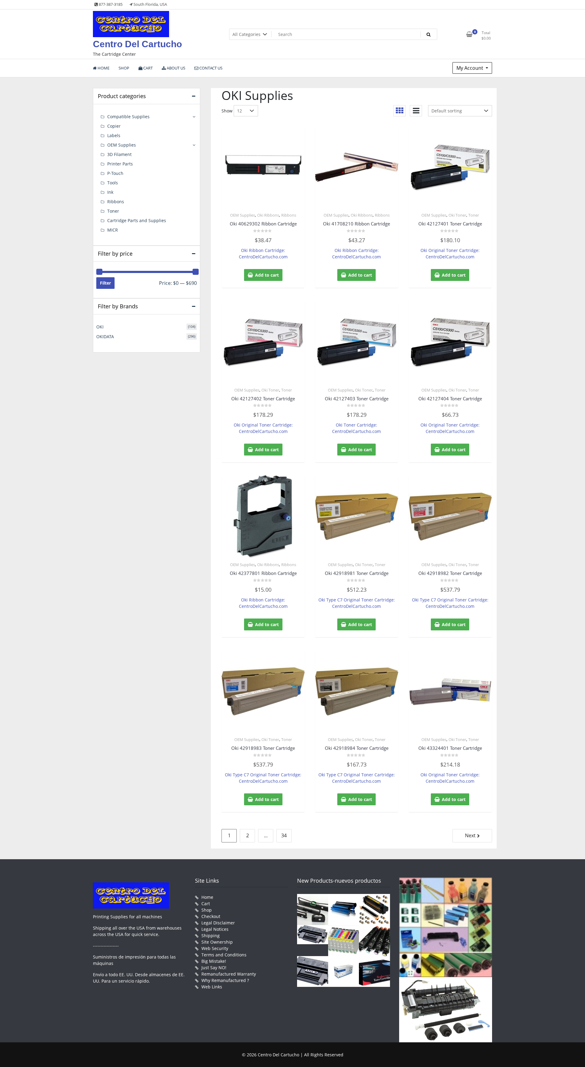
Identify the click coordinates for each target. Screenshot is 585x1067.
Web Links (211, 987)
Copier (114, 126)
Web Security (214, 948)
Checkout (210, 916)
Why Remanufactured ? (225, 980)
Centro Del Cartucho (137, 44)
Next (470, 835)
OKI (100, 327)
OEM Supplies (242, 215)
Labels (113, 135)
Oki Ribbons (268, 215)
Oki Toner (457, 215)
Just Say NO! (213, 967)
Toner (473, 215)
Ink (110, 192)
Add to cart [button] (267, 275)
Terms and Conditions (223, 955)
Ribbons (288, 215)
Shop (206, 910)
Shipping (210, 935)
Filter (105, 283)
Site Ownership (217, 942)
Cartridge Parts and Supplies (136, 220)
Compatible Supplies (128, 116)
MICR (112, 230)
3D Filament (119, 154)
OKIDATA (105, 336)
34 (284, 835)
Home (207, 897)
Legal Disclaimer (218, 923)
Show (227, 111)
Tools (112, 183)
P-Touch (115, 173)
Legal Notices (215, 929)
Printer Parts (120, 164)
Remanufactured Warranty (228, 974)
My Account (470, 68)
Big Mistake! (213, 961)
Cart (205, 903)
